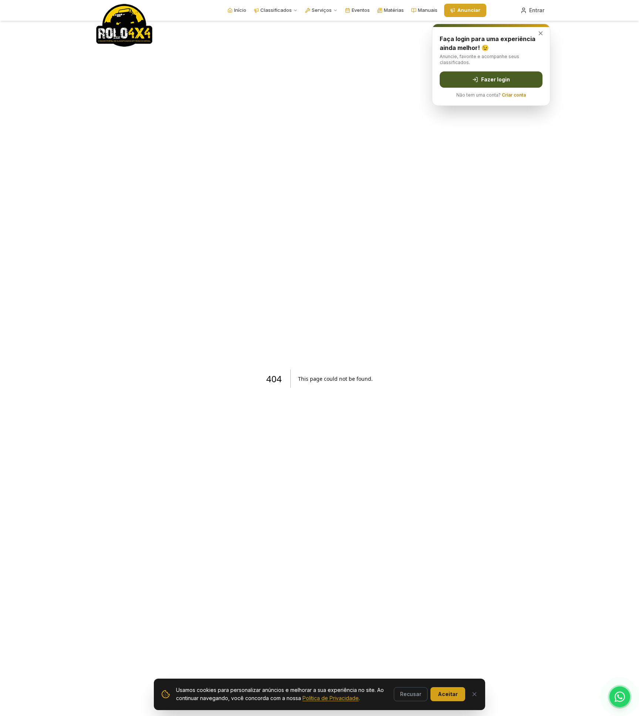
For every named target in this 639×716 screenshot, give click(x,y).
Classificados (276, 10)
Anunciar (468, 10)
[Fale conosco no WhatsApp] (619, 696)
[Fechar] (474, 694)
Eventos (361, 10)
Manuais (427, 10)
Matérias (394, 10)
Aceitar (448, 694)
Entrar (536, 10)
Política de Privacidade (330, 698)
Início (240, 10)
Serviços (322, 10)
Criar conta (514, 95)
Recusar (410, 694)
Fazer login (495, 79)
